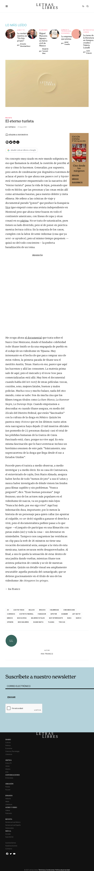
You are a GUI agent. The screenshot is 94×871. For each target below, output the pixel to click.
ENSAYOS (8, 796)
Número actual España (13, 825)
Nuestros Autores (11, 846)
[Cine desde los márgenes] (79, 154)
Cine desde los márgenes (79, 168)
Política (8, 745)
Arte (6, 772)
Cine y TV (21, 30)
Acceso (8, 834)
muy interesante (56, 618)
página (24, 220)
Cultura (8, 742)
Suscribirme (9, 837)
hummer (64, 614)
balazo (32, 610)
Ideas (7, 801)
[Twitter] (10, 142)
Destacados (9, 828)
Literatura (8, 754)
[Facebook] (7, 142)
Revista (8, 118)
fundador (42, 614)
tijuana (51, 622)
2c (8, 610)
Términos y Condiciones (46, 870)
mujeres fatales (38, 618)
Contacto (8, 849)
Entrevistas (88, 30)
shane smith (38, 622)
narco (78, 618)
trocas (62, 622)
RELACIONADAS (24, 663)
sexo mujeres (23, 622)
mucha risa (22, 618)
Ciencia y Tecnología (66, 30)
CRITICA (8, 760)
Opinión (10, 622)
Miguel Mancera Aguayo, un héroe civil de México (43, 39)
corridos (11, 614)
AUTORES (65, 663)
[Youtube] (14, 853)
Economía (43, 30)
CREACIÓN (9, 784)
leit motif (76, 614)
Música (7, 769)
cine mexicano (69, 610)
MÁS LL (8, 831)
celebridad (54, 610)
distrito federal (26, 614)
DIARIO (8, 739)
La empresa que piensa (66, 37)
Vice (7, 207)
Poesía (7, 787)
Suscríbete (77, 182)
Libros (7, 766)
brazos (42, 610)
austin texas (18, 610)
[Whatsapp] (17, 142)
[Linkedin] (14, 142)
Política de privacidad (62, 870)
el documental (33, 337)
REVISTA (8, 819)
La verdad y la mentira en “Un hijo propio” (23, 37)
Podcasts (8, 813)
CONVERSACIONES (12, 775)
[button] (7, 6)
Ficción (7, 790)
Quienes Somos (10, 843)
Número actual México (12, 822)
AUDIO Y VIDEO (11, 807)
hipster (54, 614)
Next (85, 160)
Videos (86, 32)
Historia (8, 798)
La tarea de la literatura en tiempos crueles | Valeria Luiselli (88, 41)
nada (69, 618)
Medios (10, 618)
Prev (73, 160)
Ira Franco (47, 654)
